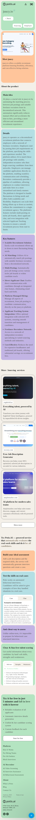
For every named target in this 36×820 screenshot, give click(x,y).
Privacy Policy (7, 796)
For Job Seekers (9, 756)
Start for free (18, 738)
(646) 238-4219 (7, 810)
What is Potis (8, 784)
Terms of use (20, 795)
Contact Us (7, 790)
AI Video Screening (10, 768)
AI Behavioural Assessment (13, 775)
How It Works (8, 750)
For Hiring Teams (9, 753)
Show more (18, 525)
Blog (5, 787)
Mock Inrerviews (9, 759)
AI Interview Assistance (12, 772)
